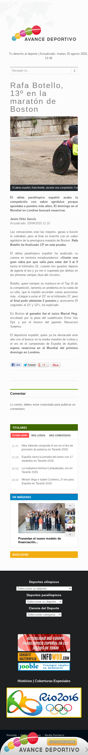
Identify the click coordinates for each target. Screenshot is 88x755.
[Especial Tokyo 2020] (44, 650)
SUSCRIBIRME (62, 742)
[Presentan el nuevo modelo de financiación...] (70, 514)
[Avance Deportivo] (44, 34)
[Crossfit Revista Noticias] (44, 660)
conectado (47, 404)
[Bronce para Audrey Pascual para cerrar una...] (70, 530)
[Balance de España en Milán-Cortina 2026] (70, 522)
